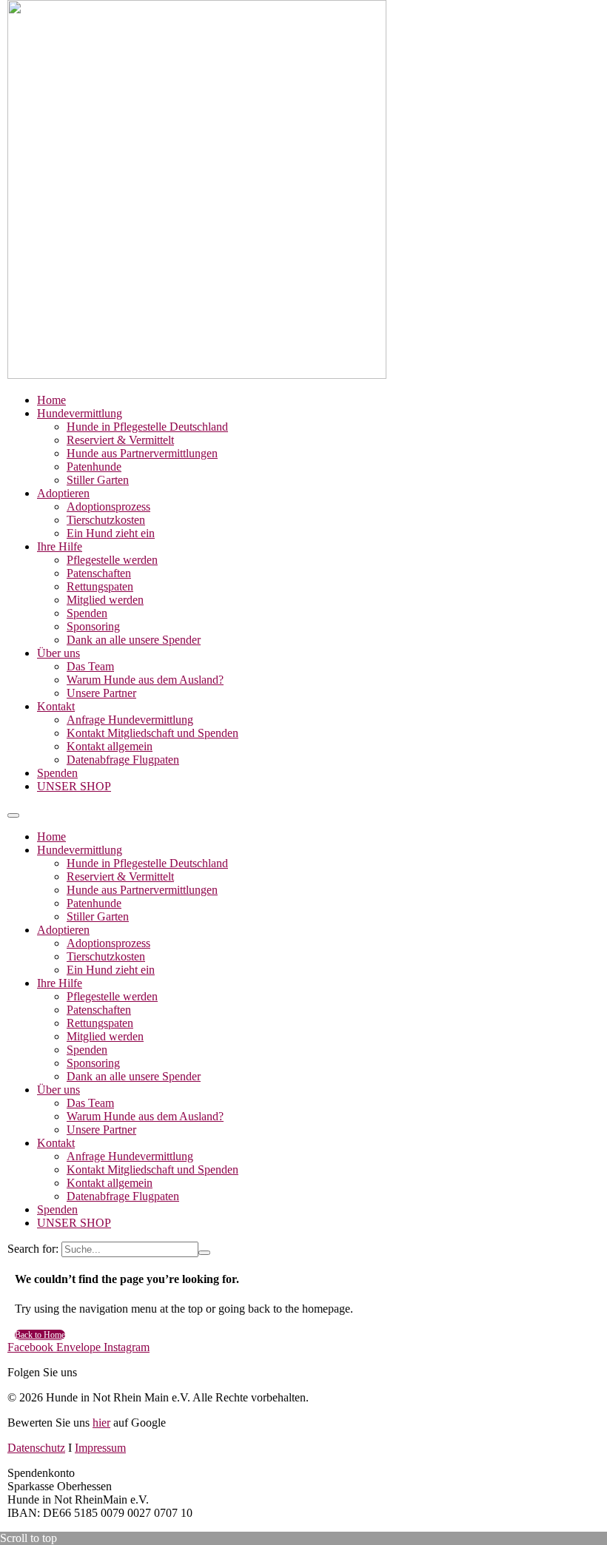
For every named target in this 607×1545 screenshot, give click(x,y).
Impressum (100, 1447)
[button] (13, 815)
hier (101, 1422)
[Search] (204, 1253)
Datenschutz (36, 1447)
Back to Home (40, 1335)
